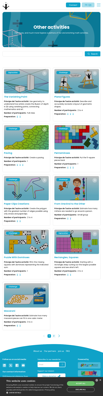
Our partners (50, 351)
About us (37, 351)
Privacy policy (50, 390)
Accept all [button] (80, 383)
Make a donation (49, 376)
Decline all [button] (81, 389)
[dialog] (51, 386)
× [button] (100, 380)
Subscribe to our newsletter (49, 359)
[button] (35, 392)
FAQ (68, 351)
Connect (73, 5)
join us (61, 351)
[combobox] (96, 380)
